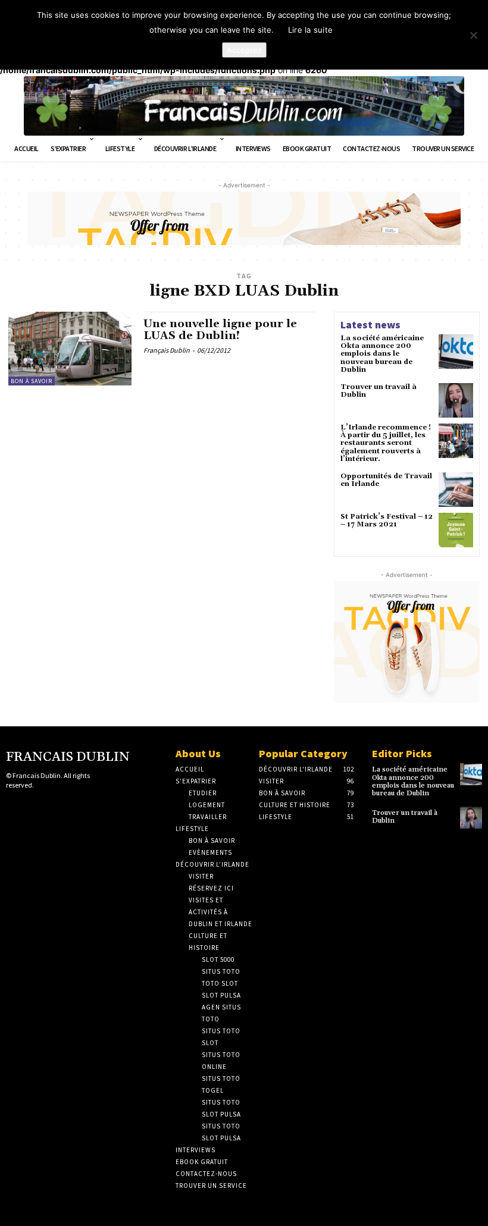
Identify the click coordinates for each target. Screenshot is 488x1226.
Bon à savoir (31, 381)
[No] (473, 35)
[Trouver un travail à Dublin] (456, 400)
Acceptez (244, 50)
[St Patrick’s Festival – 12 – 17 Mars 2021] (456, 530)
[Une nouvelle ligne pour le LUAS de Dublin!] (70, 348)
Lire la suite (310, 30)
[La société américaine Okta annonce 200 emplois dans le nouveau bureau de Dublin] (456, 351)
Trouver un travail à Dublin (378, 390)
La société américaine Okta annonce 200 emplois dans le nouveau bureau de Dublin (382, 354)
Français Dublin (166, 350)
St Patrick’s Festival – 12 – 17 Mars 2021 (386, 520)
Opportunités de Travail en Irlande (386, 480)
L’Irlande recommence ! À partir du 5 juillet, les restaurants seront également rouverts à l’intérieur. (385, 443)
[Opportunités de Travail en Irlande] (456, 489)
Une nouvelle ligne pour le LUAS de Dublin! (220, 330)
